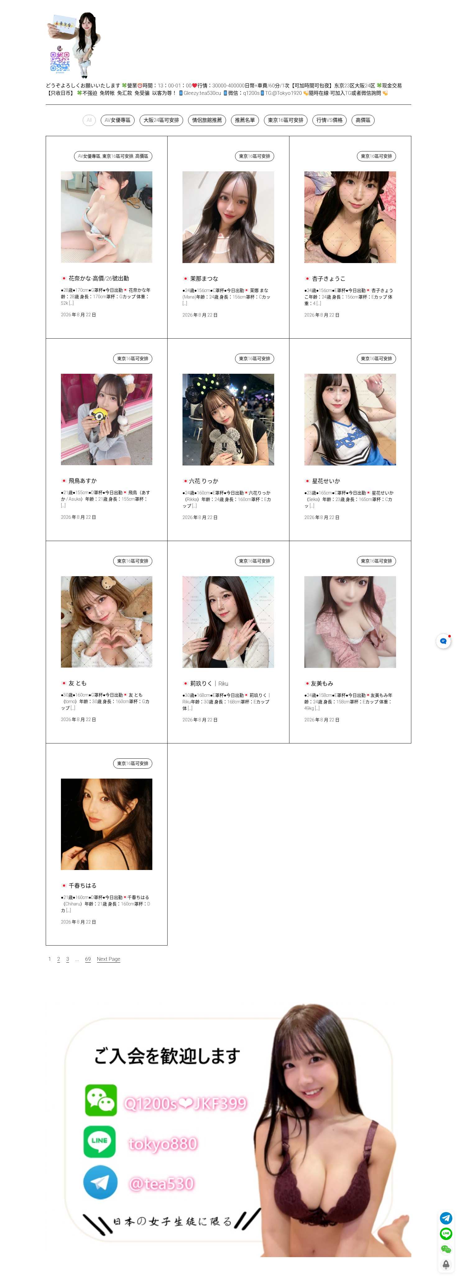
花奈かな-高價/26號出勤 (94, 155)
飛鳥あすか (80, 357)
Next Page (108, 959)
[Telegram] (446, 1218)
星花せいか (323, 357)
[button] (89, 120)
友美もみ (320, 559)
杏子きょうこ (325, 155)
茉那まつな (201, 155)
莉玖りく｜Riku (206, 559)
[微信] (446, 1249)
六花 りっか (201, 357)
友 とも (75, 559)
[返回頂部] (446, 1265)
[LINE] (446, 1234)
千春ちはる (80, 762)
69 (88, 959)
